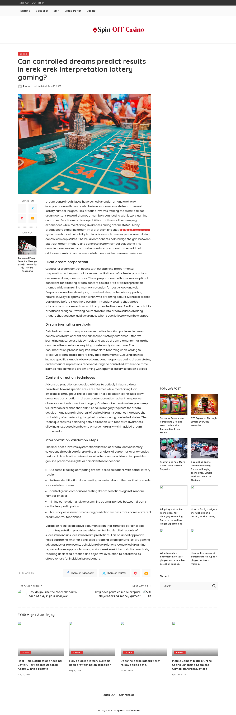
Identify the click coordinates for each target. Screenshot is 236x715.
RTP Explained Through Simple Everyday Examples (204, 422)
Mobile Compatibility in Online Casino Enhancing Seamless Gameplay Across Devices (192, 664)
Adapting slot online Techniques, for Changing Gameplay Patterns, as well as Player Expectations (171, 516)
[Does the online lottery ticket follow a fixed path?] (144, 639)
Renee (26, 86)
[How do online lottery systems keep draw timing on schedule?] (92, 639)
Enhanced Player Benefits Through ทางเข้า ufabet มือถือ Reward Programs (27, 264)
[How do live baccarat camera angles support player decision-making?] (204, 539)
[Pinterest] (22, 218)
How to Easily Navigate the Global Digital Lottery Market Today (204, 513)
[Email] (33, 218)
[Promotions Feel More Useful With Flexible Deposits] (173, 448)
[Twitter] (33, 208)
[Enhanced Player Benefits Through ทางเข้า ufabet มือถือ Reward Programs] (27, 245)
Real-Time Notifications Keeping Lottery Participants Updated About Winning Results (40, 664)
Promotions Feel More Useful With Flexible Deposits (172, 466)
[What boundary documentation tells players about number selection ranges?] (173, 539)
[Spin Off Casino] (118, 30)
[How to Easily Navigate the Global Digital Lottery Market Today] (204, 495)
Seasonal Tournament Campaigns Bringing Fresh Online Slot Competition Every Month (172, 425)
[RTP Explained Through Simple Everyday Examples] (204, 404)
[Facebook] (22, 208)
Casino (23, 54)
